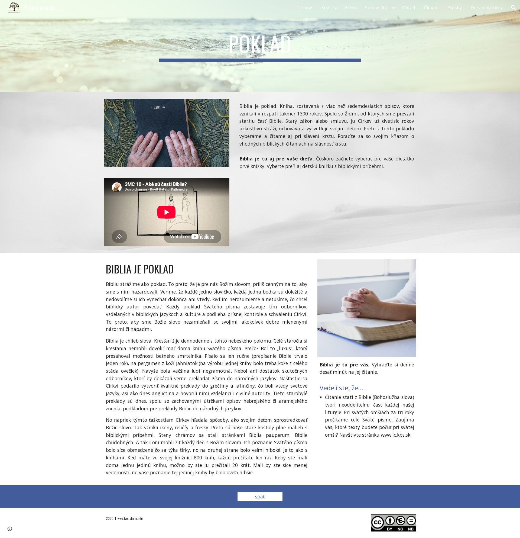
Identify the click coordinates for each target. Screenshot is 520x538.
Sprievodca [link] (376, 8)
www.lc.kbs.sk (395, 434)
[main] (260, 46)
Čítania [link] (431, 8)
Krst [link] (325, 8)
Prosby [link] (454, 8)
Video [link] (350, 8)
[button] (513, 7)
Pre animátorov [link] (487, 8)
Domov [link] (304, 8)
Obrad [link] (408, 8)
